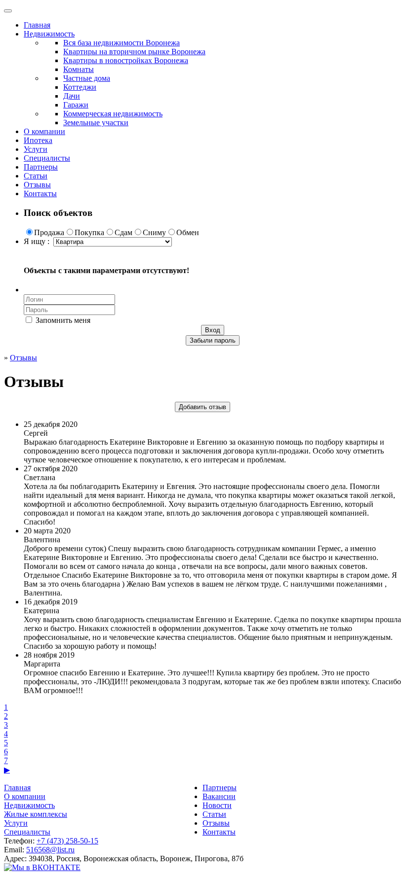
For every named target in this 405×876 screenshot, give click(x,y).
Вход (212, 330)
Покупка (89, 232)
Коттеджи (79, 87)
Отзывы (37, 184)
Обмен (187, 232)
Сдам (123, 232)
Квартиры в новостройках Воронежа (125, 60)
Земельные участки (95, 122)
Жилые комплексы (35, 814)
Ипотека (38, 140)
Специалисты (47, 158)
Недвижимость (49, 34)
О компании (44, 131)
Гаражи (75, 105)
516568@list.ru (50, 849)
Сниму (154, 232)
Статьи (35, 176)
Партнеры (41, 167)
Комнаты (78, 69)
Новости (217, 805)
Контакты (40, 193)
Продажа (49, 232)
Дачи (71, 96)
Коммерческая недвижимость (112, 113)
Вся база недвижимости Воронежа (121, 42)
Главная (37, 25)
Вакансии (219, 796)
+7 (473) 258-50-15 (67, 841)
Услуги (35, 149)
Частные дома (86, 78)
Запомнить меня (62, 320)
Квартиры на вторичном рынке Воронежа (134, 51)
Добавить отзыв (202, 407)
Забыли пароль (213, 340)
